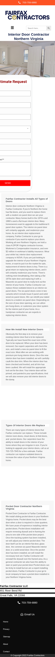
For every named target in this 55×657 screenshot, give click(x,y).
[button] (27, 2)
